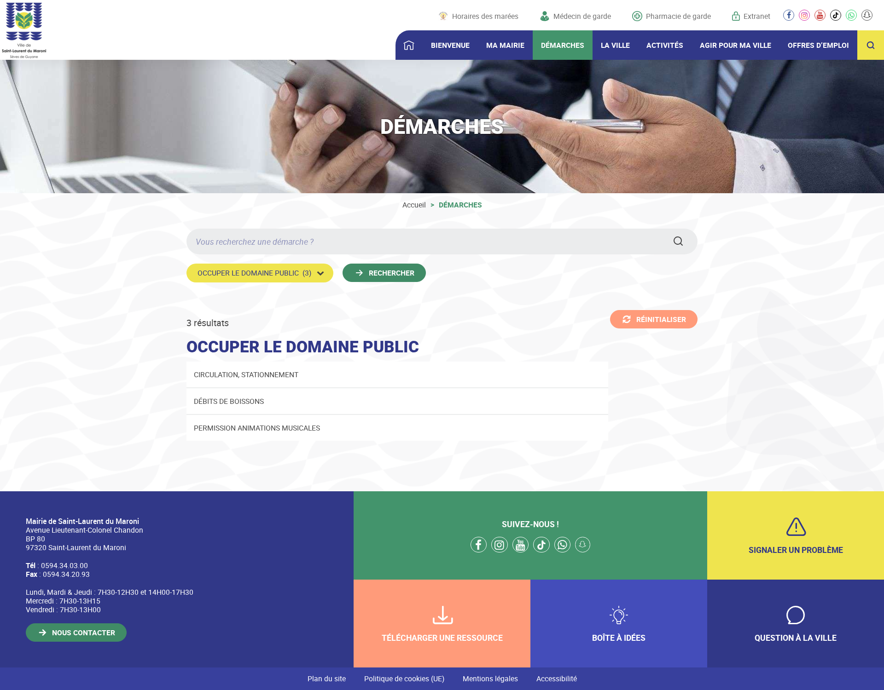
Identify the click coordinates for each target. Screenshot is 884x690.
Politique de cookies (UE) (404, 678)
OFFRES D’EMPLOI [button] (818, 45)
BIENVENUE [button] (450, 45)
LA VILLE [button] (615, 45)
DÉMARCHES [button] (562, 45)
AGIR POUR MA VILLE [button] (735, 45)
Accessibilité (556, 678)
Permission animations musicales (257, 428)
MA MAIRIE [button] (505, 45)
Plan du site (327, 678)
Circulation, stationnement (246, 374)
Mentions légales (490, 678)
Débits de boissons (229, 401)
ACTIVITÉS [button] (664, 45)
